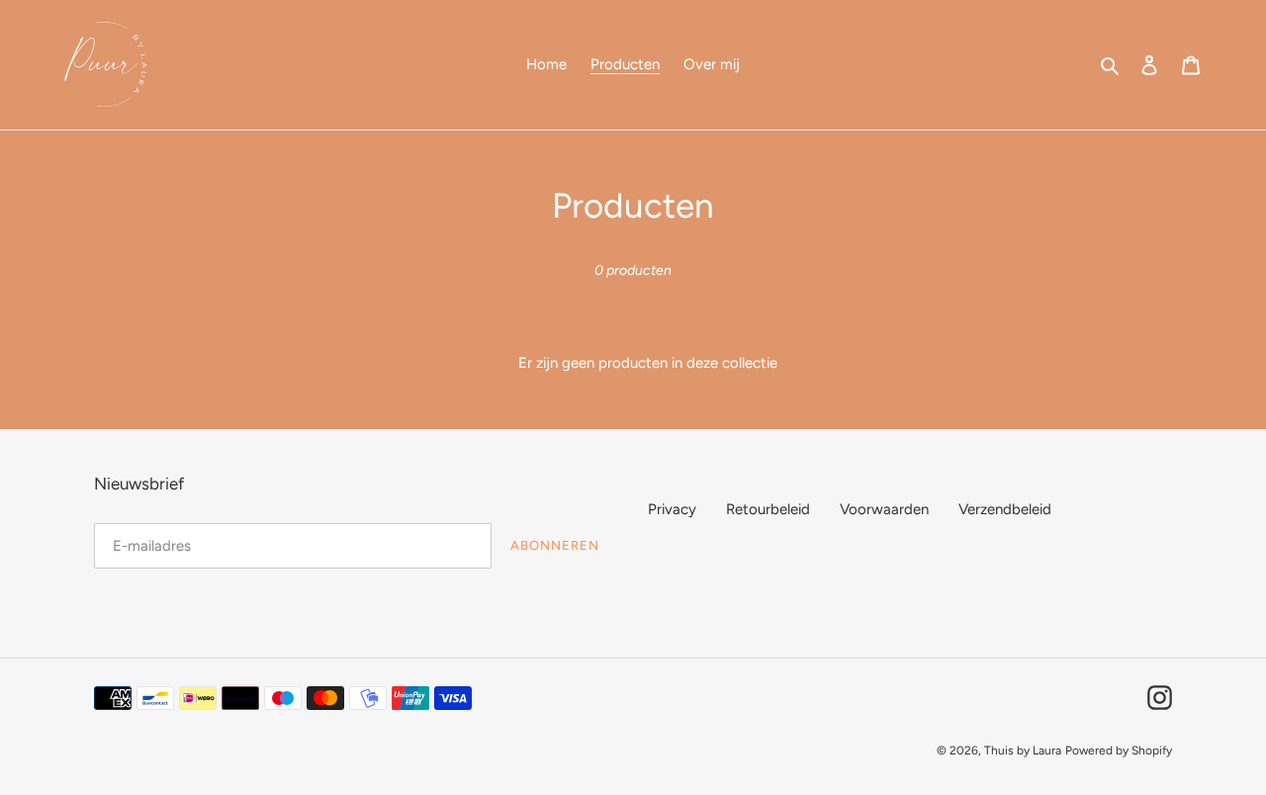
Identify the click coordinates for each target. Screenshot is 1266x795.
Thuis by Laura (1022, 750)
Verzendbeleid (1004, 509)
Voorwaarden (884, 509)
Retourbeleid (768, 509)
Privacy (672, 509)
